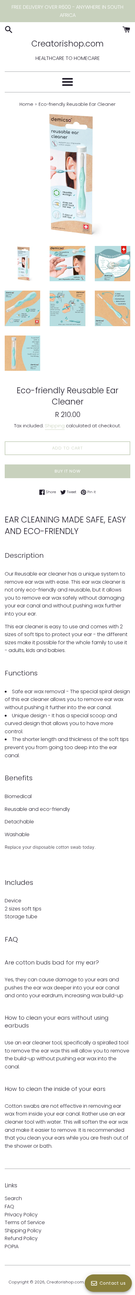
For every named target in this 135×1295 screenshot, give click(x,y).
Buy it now (68, 471)
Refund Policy (21, 1238)
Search (13, 1198)
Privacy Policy (21, 1214)
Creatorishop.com (67, 43)
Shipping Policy (23, 1230)
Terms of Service (25, 1222)
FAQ (9, 1206)
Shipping (55, 425)
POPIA (12, 1246)
